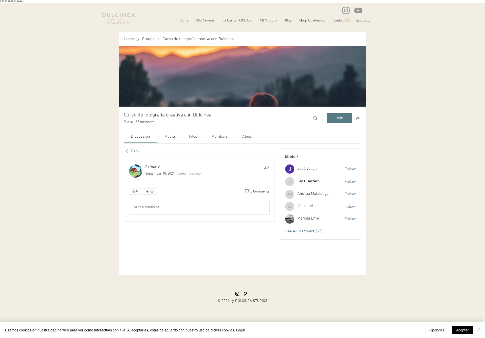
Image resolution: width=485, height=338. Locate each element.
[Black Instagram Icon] (237, 293)
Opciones (437, 329)
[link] (140, 136)
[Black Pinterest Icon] (245, 293)
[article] (199, 190)
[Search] (315, 118)
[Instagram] (346, 10)
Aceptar (462, 329)
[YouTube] (358, 10)
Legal (240, 329)
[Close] (479, 330)
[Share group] (358, 118)
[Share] (266, 167)
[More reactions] (149, 191)
